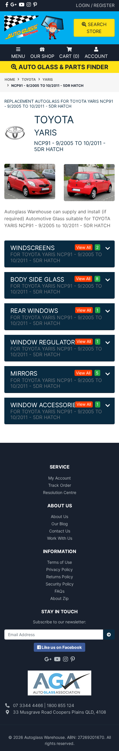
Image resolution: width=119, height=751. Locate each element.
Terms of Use (59, 562)
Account (96, 56)
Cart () (69, 56)
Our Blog (59, 523)
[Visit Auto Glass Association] (59, 680)
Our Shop (42, 56)
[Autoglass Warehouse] (34, 27)
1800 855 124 (60, 705)
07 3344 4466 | (30, 705)
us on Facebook (62, 647)
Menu (18, 56)
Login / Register (95, 5)
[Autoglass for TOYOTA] (14, 132)
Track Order (59, 485)
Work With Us (59, 538)
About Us (59, 516)
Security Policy (60, 583)
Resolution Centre (59, 492)
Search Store (96, 27)
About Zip (59, 598)
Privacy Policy (59, 569)
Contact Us (59, 530)
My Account (59, 477)
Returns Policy (59, 576)
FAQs (59, 591)
